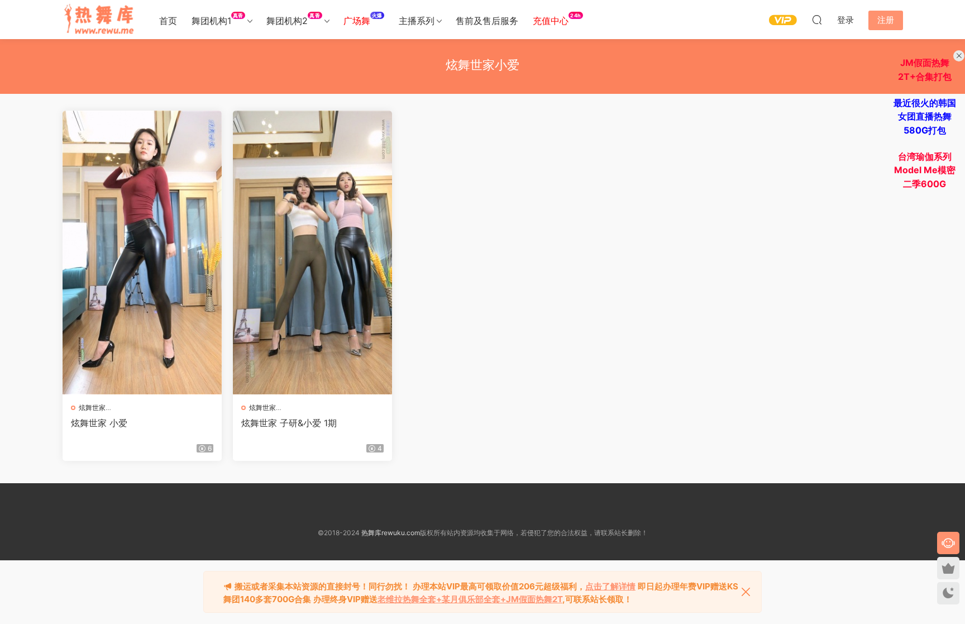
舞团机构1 (217, 19)
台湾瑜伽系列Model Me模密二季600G (925, 170)
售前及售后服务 (487, 20)
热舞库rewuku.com (390, 532)
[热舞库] (99, 19)
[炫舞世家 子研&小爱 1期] (312, 252)
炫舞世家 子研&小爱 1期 (289, 422)
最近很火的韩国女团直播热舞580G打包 (925, 116)
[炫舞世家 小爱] (142, 252)
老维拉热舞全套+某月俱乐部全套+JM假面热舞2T (470, 599)
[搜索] (817, 19)
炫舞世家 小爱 (99, 422)
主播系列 (416, 20)
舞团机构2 (293, 19)
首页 (168, 20)
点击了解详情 (610, 586)
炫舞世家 (92, 407)
